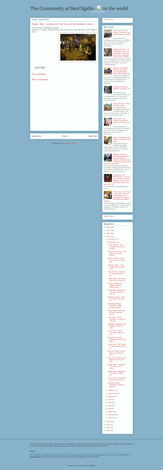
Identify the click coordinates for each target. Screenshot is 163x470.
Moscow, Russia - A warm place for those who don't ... (117, 353)
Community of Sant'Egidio (66, 444)
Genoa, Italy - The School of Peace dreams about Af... (117, 346)
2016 (108, 421)
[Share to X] (40, 67)
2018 (108, 233)
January (111, 418)
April (110, 408)
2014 (108, 427)
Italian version (109, 216)
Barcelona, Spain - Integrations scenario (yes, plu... (116, 385)
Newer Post (36, 136)
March (110, 412)
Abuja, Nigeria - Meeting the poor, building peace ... (116, 312)
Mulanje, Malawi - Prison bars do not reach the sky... (116, 260)
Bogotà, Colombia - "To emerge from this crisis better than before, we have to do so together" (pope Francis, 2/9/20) (121, 53)
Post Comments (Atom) (68, 143)
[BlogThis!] (38, 67)
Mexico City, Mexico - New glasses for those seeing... (117, 253)
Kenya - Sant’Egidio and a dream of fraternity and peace (122, 139)
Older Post (92, 136)
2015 (108, 424)
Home (64, 136)
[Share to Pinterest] (44, 67)
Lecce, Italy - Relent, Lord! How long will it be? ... (116, 332)
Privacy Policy (109, 19)
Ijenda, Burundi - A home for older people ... (121, 104)
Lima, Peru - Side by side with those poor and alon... (116, 359)
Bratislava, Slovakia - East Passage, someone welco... (117, 326)
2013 (108, 430)
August (111, 396)
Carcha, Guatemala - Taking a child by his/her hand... (115, 285)
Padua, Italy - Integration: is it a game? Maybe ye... (117, 373)
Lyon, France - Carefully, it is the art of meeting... (117, 379)
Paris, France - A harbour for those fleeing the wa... (116, 273)
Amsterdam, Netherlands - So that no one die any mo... (116, 292)
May (110, 405)
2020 (108, 227)
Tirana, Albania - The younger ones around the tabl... (116, 246)
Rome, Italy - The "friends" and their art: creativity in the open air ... (121, 121)
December (112, 239)
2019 (108, 230)
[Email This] (36, 67)
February (111, 415)
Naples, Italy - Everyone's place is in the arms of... (117, 279)
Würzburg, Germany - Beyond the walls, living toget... (117, 339)
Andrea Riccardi (125, 444)
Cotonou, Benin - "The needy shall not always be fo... (116, 267)
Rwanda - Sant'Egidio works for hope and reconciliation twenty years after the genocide (121, 70)
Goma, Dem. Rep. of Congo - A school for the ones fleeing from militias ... (122, 33)
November (112, 242)
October (111, 390)
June (110, 402)
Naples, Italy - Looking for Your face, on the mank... (117, 366)
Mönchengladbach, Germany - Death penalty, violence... (115, 305)
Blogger (92, 465)
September (112, 393)
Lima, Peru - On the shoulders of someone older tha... (116, 319)
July (109, 399)
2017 (108, 236)
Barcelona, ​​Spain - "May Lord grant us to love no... (116, 299)
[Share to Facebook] (42, 67)
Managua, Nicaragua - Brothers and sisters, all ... (121, 88)
